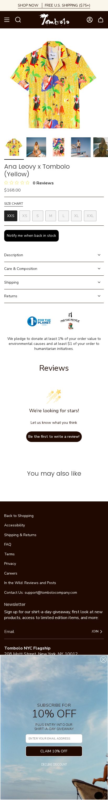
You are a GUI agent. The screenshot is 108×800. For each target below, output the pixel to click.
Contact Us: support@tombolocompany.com (40, 592)
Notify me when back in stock (31, 235)
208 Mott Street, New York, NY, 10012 (41, 654)
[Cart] (100, 19)
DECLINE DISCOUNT (54, 765)
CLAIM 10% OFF (54, 751)
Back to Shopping (19, 515)
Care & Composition (20, 268)
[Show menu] (7, 19)
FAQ (7, 544)
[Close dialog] (103, 659)
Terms (9, 554)
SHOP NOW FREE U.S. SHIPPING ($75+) (54, 5)
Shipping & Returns (20, 534)
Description (13, 255)
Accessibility (14, 525)
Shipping (11, 282)
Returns (10, 296)
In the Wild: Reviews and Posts (30, 582)
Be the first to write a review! (53, 436)
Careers (10, 573)
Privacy (10, 563)
